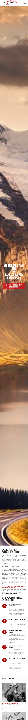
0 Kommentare (16, 704)
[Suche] (21, 2)
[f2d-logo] (11, 2)
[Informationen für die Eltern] (14, 692)
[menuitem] (21, 2)
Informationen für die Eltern (10, 703)
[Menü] (24, 2)
